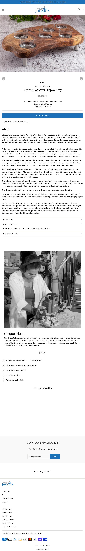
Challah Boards (7, 498)
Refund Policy (7, 512)
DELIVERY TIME (10, 233)
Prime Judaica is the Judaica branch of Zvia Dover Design (22, 533)
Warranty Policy (7, 523)
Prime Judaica (42, 86)
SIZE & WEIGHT (10, 224)
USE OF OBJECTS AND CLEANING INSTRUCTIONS (27, 229)
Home (42, 82)
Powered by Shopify (43, 549)
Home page (6, 491)
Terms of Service (8, 520)
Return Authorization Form (11, 527)
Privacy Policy (7, 509)
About (4, 495)
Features (8, 219)
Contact (4, 502)
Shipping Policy (7, 516)
